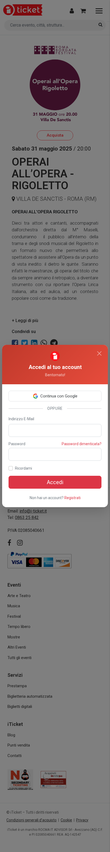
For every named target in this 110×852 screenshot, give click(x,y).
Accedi (55, 482)
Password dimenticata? (81, 444)
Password (17, 444)
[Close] (99, 353)
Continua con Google (58, 396)
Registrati (72, 498)
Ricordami (23, 468)
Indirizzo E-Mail (21, 419)
